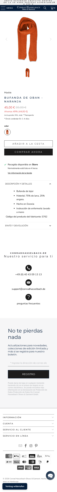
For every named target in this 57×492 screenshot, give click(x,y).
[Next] (50, 39)
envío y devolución (16, 225)
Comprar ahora (29, 152)
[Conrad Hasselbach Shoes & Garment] (28, 8)
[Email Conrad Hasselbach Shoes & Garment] (20, 446)
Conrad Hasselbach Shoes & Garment (25, 478)
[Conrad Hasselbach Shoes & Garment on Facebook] (25, 446)
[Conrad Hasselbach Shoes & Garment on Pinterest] (36, 446)
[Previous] (6, 39)
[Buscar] (45, 8)
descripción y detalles (18, 183)
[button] (50, 475)
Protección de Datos (21, 392)
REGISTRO (28, 374)
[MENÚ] (1, 8)
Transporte (29, 115)
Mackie (7, 92)
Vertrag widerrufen (14, 486)
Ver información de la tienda (20, 173)
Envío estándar (12, 119)
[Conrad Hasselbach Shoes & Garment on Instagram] (31, 446)
